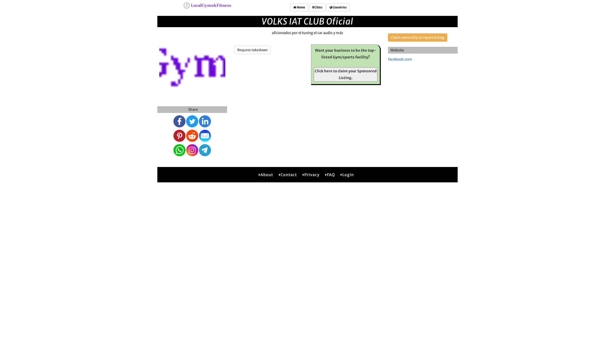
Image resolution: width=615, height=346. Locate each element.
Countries (339, 7)
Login (348, 174)
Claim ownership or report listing (417, 37)
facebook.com (400, 59)
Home (300, 7)
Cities (318, 7)
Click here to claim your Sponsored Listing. (346, 74)
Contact (289, 174)
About (266, 174)
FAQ (331, 174)
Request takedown (252, 50)
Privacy (312, 174)
